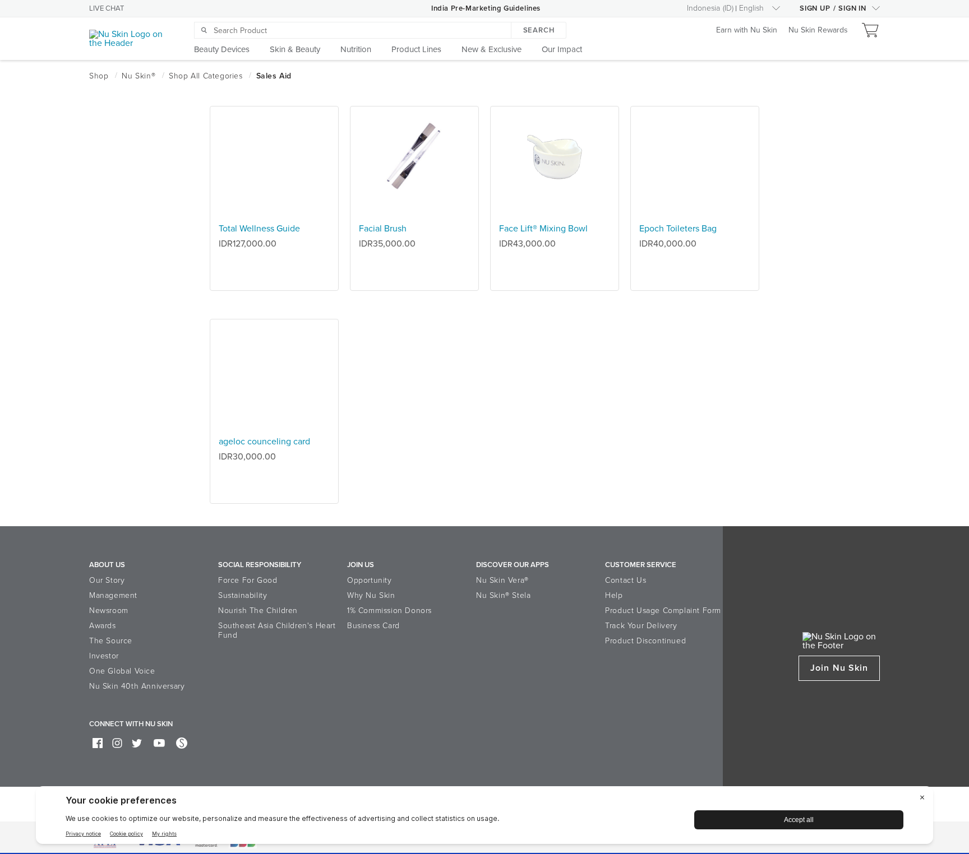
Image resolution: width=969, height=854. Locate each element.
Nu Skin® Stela (503, 595)
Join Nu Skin (839, 668)
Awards (102, 625)
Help (613, 595)
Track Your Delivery (641, 625)
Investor (104, 656)
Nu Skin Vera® (502, 580)
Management (113, 595)
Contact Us (625, 580)
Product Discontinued (645, 641)
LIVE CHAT (106, 8)
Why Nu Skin (371, 595)
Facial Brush (383, 228)
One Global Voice (122, 671)
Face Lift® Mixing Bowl (543, 228)
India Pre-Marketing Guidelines (486, 8)
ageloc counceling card (264, 441)
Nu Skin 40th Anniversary (136, 686)
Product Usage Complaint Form (663, 610)
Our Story (106, 580)
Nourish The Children (258, 610)
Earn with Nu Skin (746, 30)
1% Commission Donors (389, 610)
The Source (110, 641)
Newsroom (108, 610)
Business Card (373, 625)
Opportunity (369, 580)
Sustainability (242, 595)
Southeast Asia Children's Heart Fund (277, 630)
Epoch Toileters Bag (678, 228)
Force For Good (247, 580)
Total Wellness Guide (259, 228)
